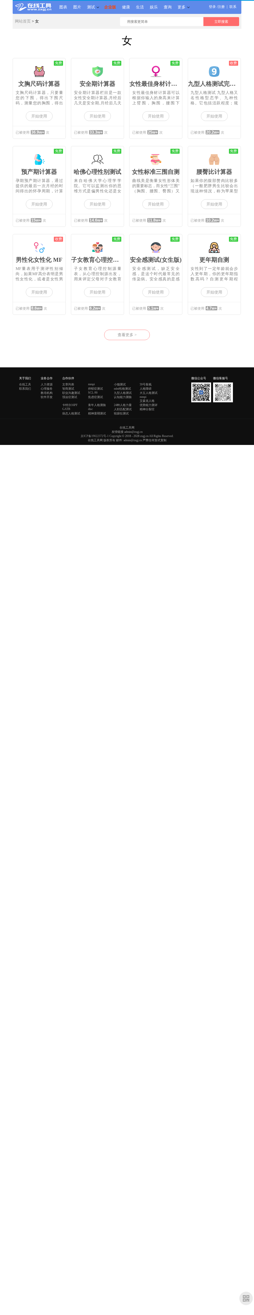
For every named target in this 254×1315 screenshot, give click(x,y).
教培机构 (47, 393)
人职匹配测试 (123, 409)
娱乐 (154, 7)
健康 (126, 7)
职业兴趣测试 (71, 393)
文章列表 (68, 384)
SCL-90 (92, 392)
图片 (77, 7)
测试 (91, 7)
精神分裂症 (147, 409)
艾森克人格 (147, 401)
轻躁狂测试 (121, 413)
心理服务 (47, 388)
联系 (232, 7)
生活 (140, 7)
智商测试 (68, 388)
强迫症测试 (69, 397)
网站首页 (23, 21)
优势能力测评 (149, 405)
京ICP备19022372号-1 (95, 436)
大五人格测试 (149, 393)
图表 (63, 7)
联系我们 (25, 388)
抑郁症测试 (95, 388)
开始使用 (39, 116)
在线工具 (25, 384)
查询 (168, 7)
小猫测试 (120, 384)
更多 (182, 7)
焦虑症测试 (95, 397)
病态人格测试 (71, 413)
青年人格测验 (97, 405)
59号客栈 (146, 384)
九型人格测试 (123, 393)
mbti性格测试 (122, 388)
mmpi (91, 384)
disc (90, 409)
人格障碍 (146, 388)
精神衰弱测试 (97, 413)
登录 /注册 (217, 7)
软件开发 (47, 397)
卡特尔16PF (70, 405)
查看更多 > (127, 335)
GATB (66, 409)
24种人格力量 (123, 405)
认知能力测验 (123, 397)
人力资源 (47, 384)
